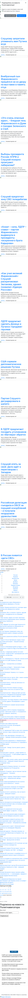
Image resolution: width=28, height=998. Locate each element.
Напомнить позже (10, 15)
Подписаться (21, 15)
